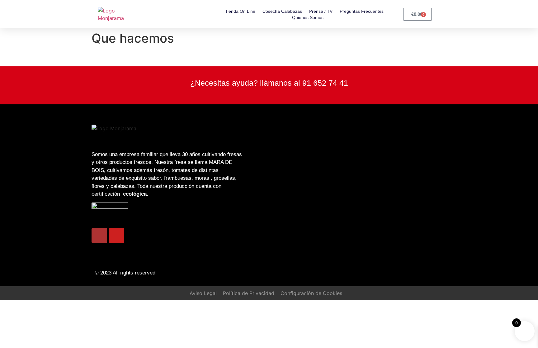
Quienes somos (307, 17)
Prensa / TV (321, 11)
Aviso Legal (203, 293)
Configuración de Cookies (311, 293)
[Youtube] (116, 235)
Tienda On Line (240, 11)
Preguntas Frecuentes (362, 11)
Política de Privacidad (248, 293)
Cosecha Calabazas (282, 11)
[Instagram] (99, 235)
